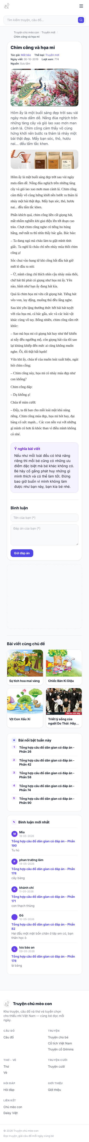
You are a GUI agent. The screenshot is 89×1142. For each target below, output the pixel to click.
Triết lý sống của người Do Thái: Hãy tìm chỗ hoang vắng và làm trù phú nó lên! (62, 721)
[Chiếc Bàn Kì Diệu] (64, 663)
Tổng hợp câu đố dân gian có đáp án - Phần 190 (43, 843)
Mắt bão (26, 55)
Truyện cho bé (58, 1037)
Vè (5, 1072)
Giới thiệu (54, 1089)
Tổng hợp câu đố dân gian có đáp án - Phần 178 (43, 871)
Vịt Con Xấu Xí (19, 719)
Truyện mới (52, 55)
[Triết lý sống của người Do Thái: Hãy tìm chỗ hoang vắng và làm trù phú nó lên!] (64, 701)
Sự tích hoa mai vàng (24, 681)
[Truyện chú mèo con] (7, 6)
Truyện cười (56, 1066)
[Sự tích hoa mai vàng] (25, 663)
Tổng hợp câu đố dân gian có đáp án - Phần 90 (47, 800)
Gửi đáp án (22, 553)
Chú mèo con (12, 1107)
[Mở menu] (81, 6)
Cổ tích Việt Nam (60, 1043)
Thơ (6, 1066)
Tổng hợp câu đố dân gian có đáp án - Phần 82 (43, 926)
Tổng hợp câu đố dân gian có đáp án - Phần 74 (47, 788)
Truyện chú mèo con (26, 32)
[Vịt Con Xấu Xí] (25, 701)
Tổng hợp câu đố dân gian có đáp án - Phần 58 (47, 775)
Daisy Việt (10, 1113)
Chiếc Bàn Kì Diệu (61, 681)
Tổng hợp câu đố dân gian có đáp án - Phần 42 (47, 762)
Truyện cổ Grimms (60, 1049)
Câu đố (8, 1037)
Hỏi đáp (8, 1089)
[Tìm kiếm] (81, 20)
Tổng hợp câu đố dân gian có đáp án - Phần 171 (43, 899)
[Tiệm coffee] (44, 159)
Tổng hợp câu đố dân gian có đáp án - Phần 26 (47, 749)
